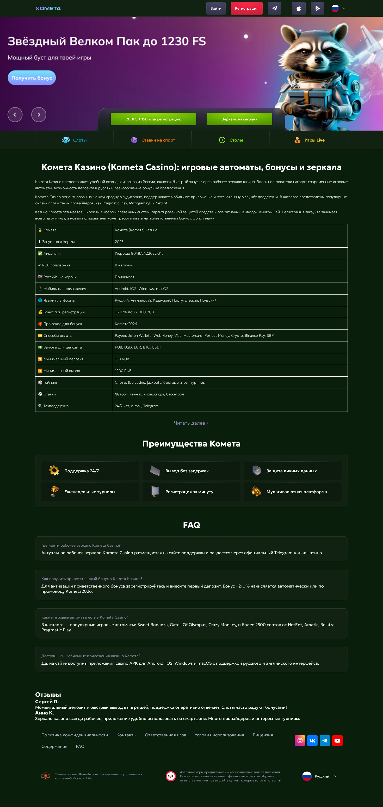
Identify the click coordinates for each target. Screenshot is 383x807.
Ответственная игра (165, 734)
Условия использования (219, 734)
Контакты (126, 734)
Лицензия (262, 734)
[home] (48, 8)
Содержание (54, 746)
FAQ (80, 746)
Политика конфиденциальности (74, 734)
